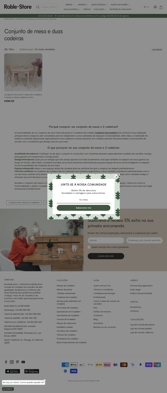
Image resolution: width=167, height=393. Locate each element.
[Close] (117, 177)
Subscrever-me (83, 207)
